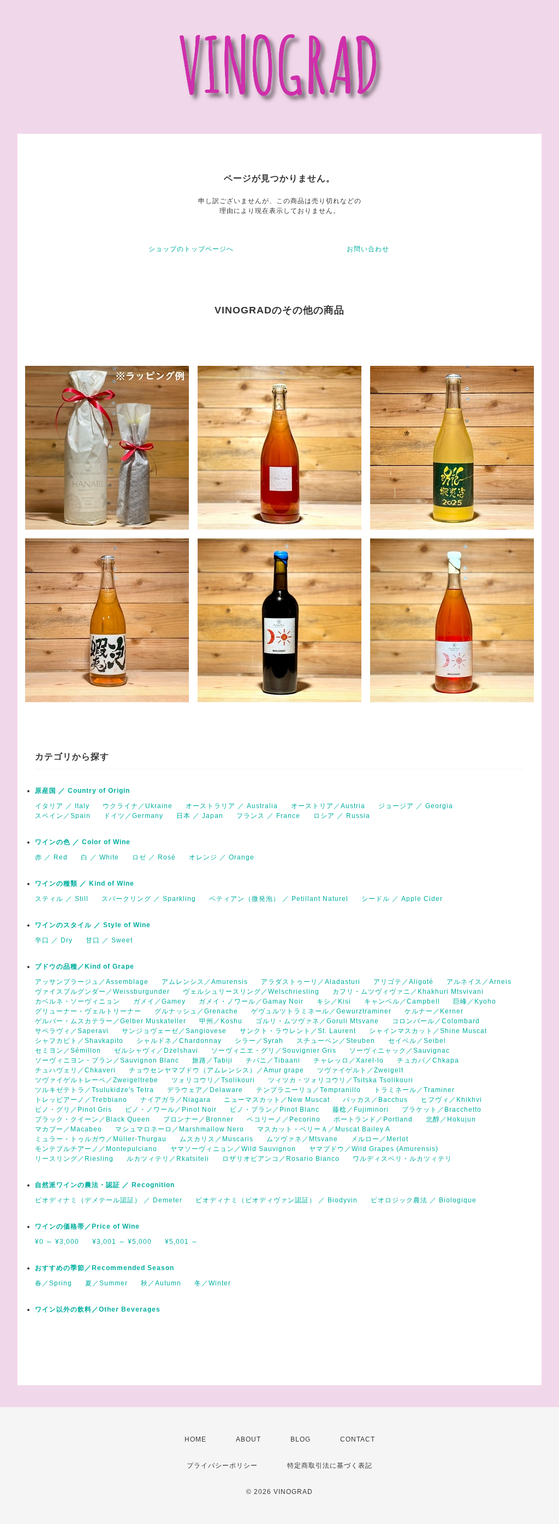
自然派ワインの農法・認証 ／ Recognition (105, 1185)
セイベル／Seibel (417, 1041)
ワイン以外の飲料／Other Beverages (97, 1309)
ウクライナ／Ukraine (138, 806)
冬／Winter (212, 1283)
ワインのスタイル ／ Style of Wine (93, 925)
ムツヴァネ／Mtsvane (302, 1139)
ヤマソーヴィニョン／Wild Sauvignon (233, 1149)
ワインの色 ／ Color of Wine (82, 842)
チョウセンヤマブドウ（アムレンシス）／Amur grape (216, 1070)
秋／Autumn (161, 1283)
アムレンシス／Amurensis (205, 982)
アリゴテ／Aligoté (403, 982)
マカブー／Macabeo (68, 1129)
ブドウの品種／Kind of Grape (84, 966)
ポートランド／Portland (373, 1119)
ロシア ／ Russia (341, 816)
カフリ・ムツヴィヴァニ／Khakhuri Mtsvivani (408, 991)
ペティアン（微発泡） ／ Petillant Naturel (278, 899)
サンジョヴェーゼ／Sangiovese (174, 1031)
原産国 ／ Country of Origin (82, 790)
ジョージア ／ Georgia (415, 806)
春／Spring (53, 1283)
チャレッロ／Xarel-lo (348, 1060)
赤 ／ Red (51, 857)
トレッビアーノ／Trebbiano (81, 1100)
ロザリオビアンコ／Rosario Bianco (281, 1159)
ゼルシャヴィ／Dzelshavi (156, 1050)
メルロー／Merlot (379, 1139)
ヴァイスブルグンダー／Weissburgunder (102, 991)
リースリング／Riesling (74, 1159)
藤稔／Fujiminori (360, 1109)
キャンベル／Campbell (402, 1001)
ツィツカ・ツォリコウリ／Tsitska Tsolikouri (340, 1080)
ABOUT (248, 1439)
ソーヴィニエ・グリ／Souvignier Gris (273, 1050)
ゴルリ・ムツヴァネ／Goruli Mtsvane (317, 1021)
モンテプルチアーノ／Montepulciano (96, 1149)
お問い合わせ (368, 249)
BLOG (300, 1439)
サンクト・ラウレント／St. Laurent (298, 1031)
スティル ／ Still (61, 899)
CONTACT (357, 1439)
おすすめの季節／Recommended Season (104, 1268)
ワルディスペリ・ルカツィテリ (402, 1159)
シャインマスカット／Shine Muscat (428, 1031)
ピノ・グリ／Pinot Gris (73, 1109)
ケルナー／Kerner (434, 1011)
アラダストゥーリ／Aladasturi (310, 982)
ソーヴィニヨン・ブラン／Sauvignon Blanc (107, 1060)
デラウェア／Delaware (205, 1090)
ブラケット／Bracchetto (441, 1109)
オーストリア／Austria (328, 806)
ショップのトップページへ (191, 249)
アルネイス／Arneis (479, 982)
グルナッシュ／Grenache (196, 1011)
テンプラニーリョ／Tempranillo (308, 1090)
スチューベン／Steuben (335, 1041)
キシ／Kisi (334, 1001)
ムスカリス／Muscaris (216, 1139)
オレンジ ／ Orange (221, 857)
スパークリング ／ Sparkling (149, 899)
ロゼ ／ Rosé (154, 857)
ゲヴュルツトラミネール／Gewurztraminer (321, 1011)
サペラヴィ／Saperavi (72, 1031)
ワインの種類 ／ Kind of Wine (84, 883)
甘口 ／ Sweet (109, 940)
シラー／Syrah (259, 1041)
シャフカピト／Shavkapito (79, 1041)
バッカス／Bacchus (375, 1100)
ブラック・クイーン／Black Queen (92, 1119)
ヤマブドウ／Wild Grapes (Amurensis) (373, 1149)
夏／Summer (106, 1283)
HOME (195, 1439)
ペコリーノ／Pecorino (283, 1119)
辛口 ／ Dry (54, 940)
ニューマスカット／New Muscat (277, 1100)
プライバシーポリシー (222, 1465)
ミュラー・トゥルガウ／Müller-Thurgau (100, 1139)
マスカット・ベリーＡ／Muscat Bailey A (323, 1129)
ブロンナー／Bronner (198, 1119)
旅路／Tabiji (212, 1060)
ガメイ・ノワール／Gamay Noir (251, 1001)
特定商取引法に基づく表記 (329, 1465)
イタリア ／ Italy (62, 806)
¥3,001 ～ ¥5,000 (122, 1242)
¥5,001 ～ (181, 1242)
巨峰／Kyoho (474, 1001)
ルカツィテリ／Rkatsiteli (168, 1159)
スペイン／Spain (63, 816)
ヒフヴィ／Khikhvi (451, 1100)
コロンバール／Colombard (436, 1021)
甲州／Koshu (220, 1021)
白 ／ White (100, 857)
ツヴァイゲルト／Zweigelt (360, 1070)
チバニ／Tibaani (273, 1060)
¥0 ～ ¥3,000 (57, 1242)
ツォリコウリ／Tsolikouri (213, 1080)
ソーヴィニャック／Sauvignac (399, 1050)
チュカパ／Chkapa (428, 1060)
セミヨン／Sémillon (68, 1050)
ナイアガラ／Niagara (175, 1100)
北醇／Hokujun (451, 1119)
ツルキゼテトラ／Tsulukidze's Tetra (94, 1090)
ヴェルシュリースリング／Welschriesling (251, 991)
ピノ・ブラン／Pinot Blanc (274, 1109)
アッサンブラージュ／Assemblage (91, 982)
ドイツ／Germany (133, 816)
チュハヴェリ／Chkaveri (75, 1070)
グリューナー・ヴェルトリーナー (88, 1011)
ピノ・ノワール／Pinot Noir (171, 1109)
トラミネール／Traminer (414, 1090)
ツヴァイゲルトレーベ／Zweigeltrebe (96, 1080)
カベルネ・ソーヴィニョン (77, 1001)
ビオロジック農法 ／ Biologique (424, 1200)
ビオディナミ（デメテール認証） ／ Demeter (108, 1200)
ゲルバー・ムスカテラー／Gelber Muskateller (110, 1021)
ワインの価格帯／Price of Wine (87, 1226)
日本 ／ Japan (199, 816)
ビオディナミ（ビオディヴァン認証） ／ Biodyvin (276, 1200)
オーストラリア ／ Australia (232, 806)
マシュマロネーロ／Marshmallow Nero (179, 1129)
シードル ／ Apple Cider (402, 899)
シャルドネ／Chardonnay (179, 1041)
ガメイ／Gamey (159, 1001)
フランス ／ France (268, 816)
